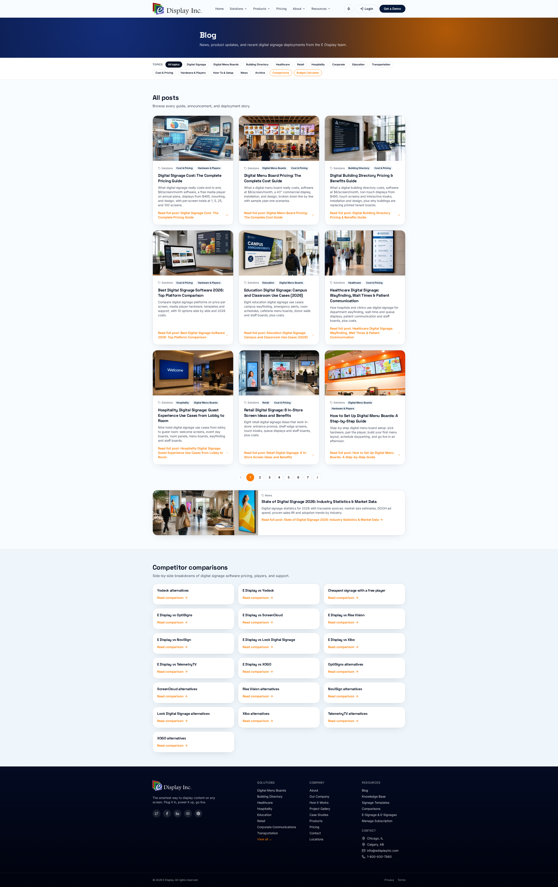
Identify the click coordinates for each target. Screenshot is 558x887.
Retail (300, 64)
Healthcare (283, 64)
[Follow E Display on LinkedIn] (177, 813)
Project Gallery (320, 808)
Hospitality (318, 64)
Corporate (338, 64)
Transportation (381, 64)
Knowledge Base (374, 796)
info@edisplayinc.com (382, 850)
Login (369, 8)
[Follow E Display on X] (156, 813)
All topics (174, 64)
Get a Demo (392, 8)
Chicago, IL (375, 838)
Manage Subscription (377, 821)
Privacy (389, 880)
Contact (315, 833)
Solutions (236, 8)
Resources (319, 8)
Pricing (281, 8)
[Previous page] (241, 477)
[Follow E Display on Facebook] (167, 813)
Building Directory (257, 64)
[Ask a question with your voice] (349, 9)
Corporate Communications (276, 827)
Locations (316, 839)
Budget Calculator (308, 72)
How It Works (319, 802)
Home (219, 8)
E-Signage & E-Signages (379, 815)
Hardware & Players (193, 72)
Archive (260, 72)
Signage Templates (375, 802)
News (244, 72)
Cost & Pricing (164, 72)
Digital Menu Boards (226, 64)
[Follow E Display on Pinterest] (198, 813)
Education (358, 64)
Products (259, 8)
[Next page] (317, 477)
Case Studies (319, 815)
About (297, 8)
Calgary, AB (375, 844)
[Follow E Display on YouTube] (188, 813)
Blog (365, 790)
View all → (264, 839)
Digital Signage (196, 64)
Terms (401, 880)
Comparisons (280, 72)
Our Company (319, 796)
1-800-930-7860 (379, 856)
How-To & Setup (223, 72)
